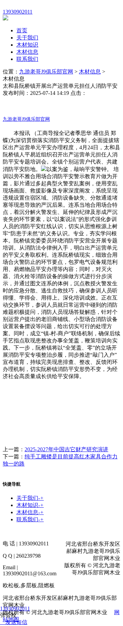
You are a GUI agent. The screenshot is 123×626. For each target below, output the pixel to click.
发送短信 (16, 622)
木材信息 (27, 52)
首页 (21, 30)
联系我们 (27, 59)
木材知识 (27, 45)
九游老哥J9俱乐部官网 (46, 71)
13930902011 (15, 608)
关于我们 (27, 37)
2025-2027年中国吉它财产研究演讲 (66, 449)
